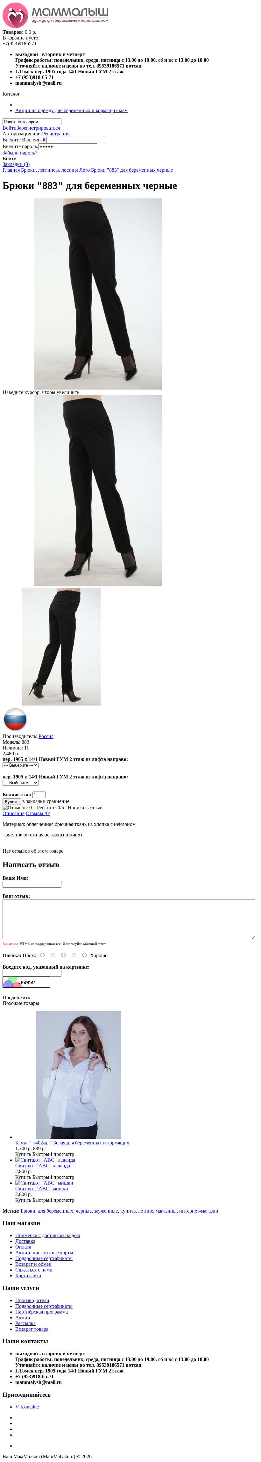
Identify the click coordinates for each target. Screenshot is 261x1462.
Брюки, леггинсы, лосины (49, 170)
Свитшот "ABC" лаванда (42, 1165)
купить (128, 1211)
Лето (84, 170)
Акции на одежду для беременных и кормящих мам (71, 110)
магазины (166, 1211)
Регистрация (55, 133)
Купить (23, 1154)
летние (145, 1211)
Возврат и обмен (33, 1264)
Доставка (25, 1241)
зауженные (106, 1211)
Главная (11, 170)
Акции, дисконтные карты (44, 1252)
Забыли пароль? (20, 152)
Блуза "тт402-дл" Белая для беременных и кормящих (72, 1142)
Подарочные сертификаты (44, 1258)
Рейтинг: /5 (50, 807)
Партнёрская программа (41, 1312)
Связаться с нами (34, 1269)
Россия (46, 736)
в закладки (34, 801)
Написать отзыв (85, 807)
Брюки (28, 1211)
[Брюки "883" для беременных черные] (98, 584)
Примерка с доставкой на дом (47, 1235)
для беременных (55, 1211)
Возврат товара (31, 1329)
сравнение (58, 801)
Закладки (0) (16, 164)
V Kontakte (27, 1406)
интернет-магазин (198, 1211)
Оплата (23, 1247)
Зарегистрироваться (38, 128)
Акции (22, 1317)
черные (84, 1211)
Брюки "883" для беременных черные (132, 170)
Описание (14, 813)
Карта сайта (28, 1275)
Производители (32, 1300)
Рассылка (25, 1323)
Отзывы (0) (38, 813)
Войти (10, 128)
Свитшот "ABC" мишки (41, 1188)
